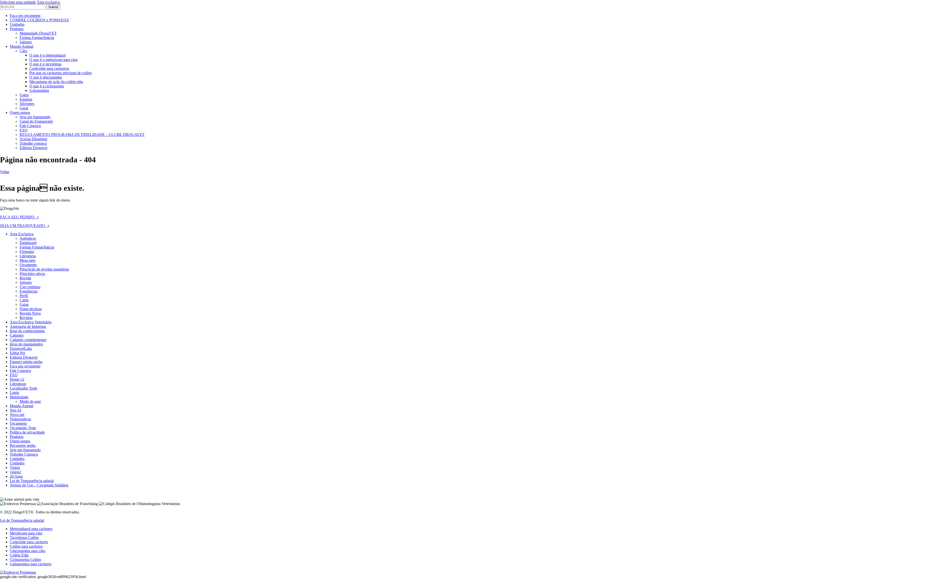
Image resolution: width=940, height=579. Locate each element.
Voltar (4, 172)
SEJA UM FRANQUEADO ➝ (24, 226)
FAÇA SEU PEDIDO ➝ (19, 217)
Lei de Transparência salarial (22, 520)
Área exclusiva (49, 2)
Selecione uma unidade (18, 2)
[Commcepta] (18, 572)
